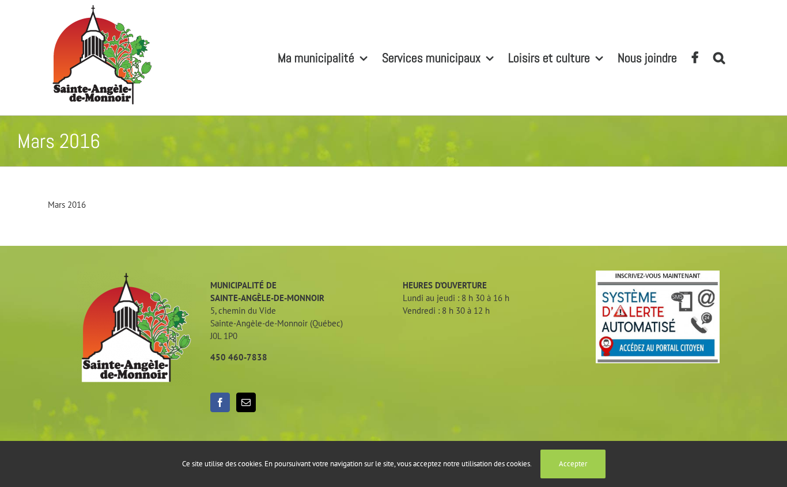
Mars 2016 (67, 204)
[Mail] (246, 402)
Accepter (573, 464)
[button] (719, 57)
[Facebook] (220, 402)
